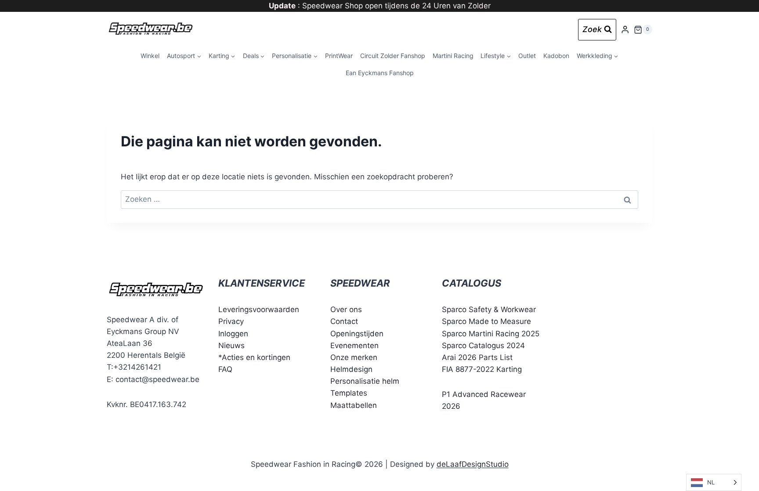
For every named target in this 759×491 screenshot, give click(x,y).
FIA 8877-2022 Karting (482, 369)
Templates (348, 393)
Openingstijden (356, 333)
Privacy (231, 321)
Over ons (346, 309)
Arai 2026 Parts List (477, 357)
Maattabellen (353, 405)
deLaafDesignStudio (473, 464)
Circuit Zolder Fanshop (392, 55)
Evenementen (354, 345)
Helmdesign (351, 369)
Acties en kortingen (256, 357)
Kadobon (556, 55)
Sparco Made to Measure (486, 321)
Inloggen (233, 333)
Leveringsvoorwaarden (258, 309)
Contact (344, 321)
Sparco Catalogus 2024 (483, 345)
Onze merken (353, 357)
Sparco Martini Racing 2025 (490, 333)
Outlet (527, 55)
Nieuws (231, 345)
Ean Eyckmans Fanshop (380, 72)
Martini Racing (453, 55)
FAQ (225, 369)
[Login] (625, 30)
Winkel (150, 55)
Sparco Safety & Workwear (489, 309)
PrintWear (339, 55)
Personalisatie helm (364, 381)
